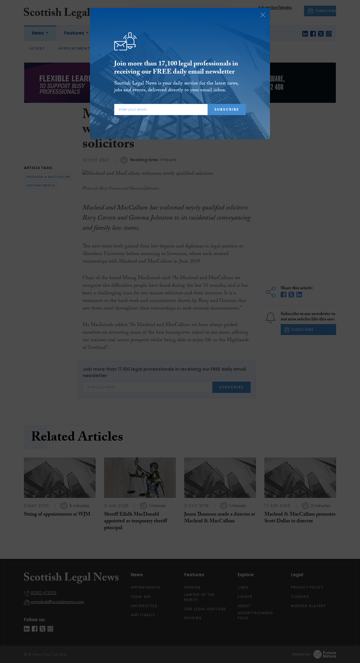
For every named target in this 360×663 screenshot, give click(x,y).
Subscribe (226, 109)
